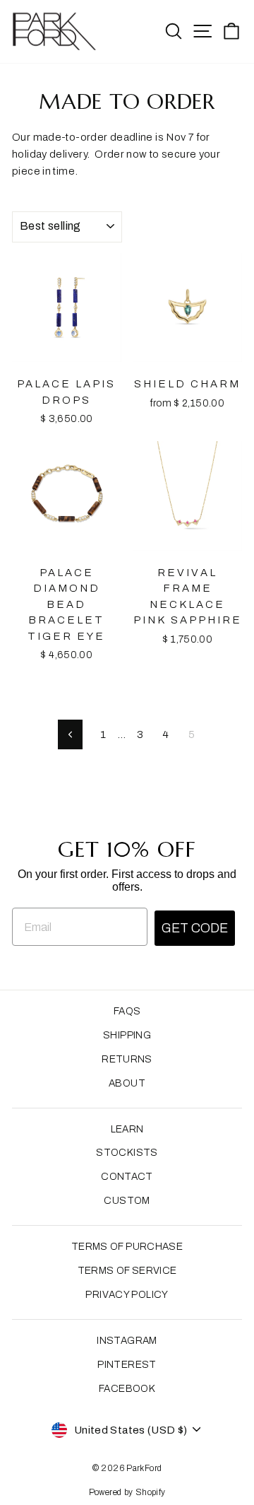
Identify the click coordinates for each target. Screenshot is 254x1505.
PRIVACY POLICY (126, 1294)
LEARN (127, 1129)
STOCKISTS (126, 1152)
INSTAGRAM (127, 1340)
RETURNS (127, 1059)
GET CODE (195, 928)
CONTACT (127, 1176)
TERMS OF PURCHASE (127, 1246)
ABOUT (127, 1083)
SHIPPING (127, 1035)
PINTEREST (126, 1364)
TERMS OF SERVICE (127, 1270)
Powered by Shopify (127, 1492)
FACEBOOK (127, 1388)
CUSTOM (127, 1200)
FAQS (127, 1011)
